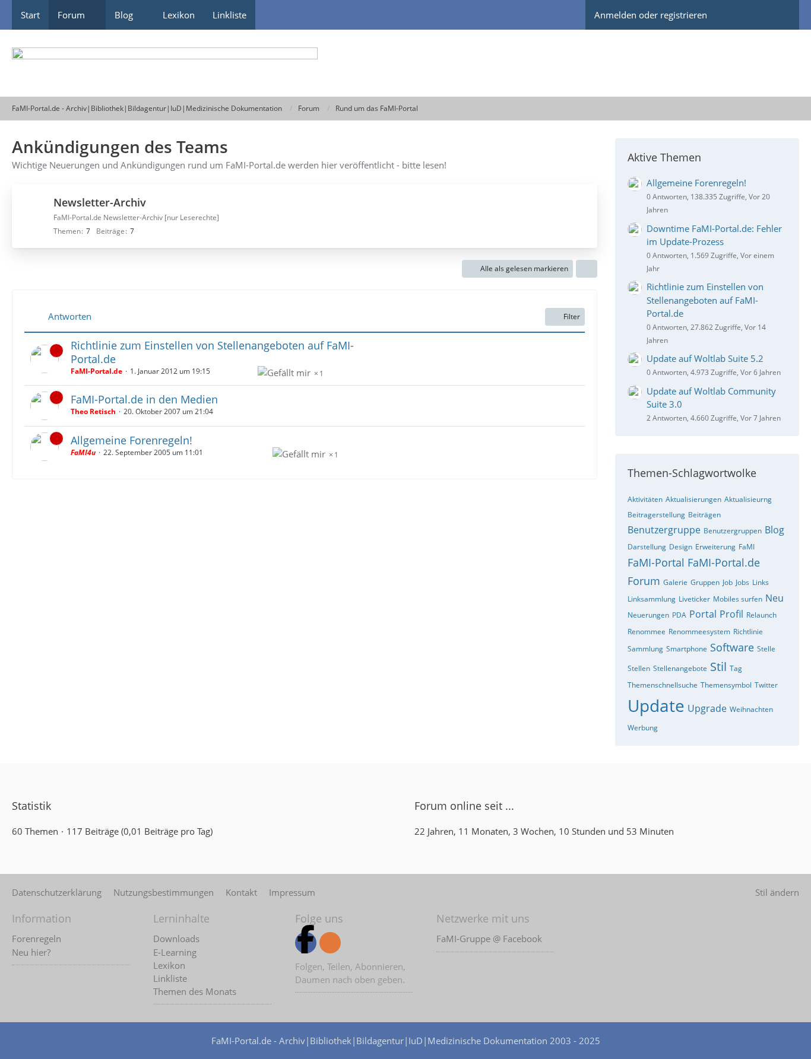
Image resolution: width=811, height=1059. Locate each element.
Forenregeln (36, 938)
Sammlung (645, 649)
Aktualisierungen (693, 499)
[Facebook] (305, 942)
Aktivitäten (645, 499)
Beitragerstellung (656, 515)
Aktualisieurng (748, 499)
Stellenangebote (680, 668)
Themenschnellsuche (663, 685)
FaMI (747, 547)
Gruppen (705, 582)
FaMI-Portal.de (724, 562)
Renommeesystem (699, 632)
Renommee (647, 632)
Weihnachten (751, 709)
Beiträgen (704, 515)
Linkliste (170, 978)
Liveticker (694, 599)
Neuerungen (648, 615)
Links (760, 582)
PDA (679, 615)
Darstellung (647, 547)
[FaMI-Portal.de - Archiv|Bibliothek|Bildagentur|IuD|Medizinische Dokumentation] (405, 63)
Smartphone (686, 649)
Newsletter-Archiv (99, 202)
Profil (731, 614)
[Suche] (778, 15)
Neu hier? (31, 952)
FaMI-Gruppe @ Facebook (489, 938)
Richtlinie (748, 632)
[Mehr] (586, 269)
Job (728, 582)
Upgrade (707, 708)
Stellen (639, 668)
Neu (774, 598)
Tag (736, 668)
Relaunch (761, 615)
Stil (718, 667)
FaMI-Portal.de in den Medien (144, 399)
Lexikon (169, 965)
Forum (644, 581)
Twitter (766, 685)
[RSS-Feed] (330, 942)
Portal (703, 614)
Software (732, 647)
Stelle (766, 649)
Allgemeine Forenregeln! (131, 440)
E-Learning (175, 952)
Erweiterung (715, 547)
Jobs (742, 582)
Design (680, 547)
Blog (774, 529)
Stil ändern (777, 892)
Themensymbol (726, 685)
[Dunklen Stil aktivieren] (737, 15)
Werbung (643, 728)
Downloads (176, 938)
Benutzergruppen (733, 531)
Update (656, 705)
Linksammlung (652, 599)
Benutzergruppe (664, 529)
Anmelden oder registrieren (650, 15)
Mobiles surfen (737, 599)
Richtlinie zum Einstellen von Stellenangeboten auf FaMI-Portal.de (212, 352)
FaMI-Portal (656, 562)
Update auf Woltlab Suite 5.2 (705, 358)
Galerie (675, 582)
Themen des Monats (194, 991)
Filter (571, 316)
